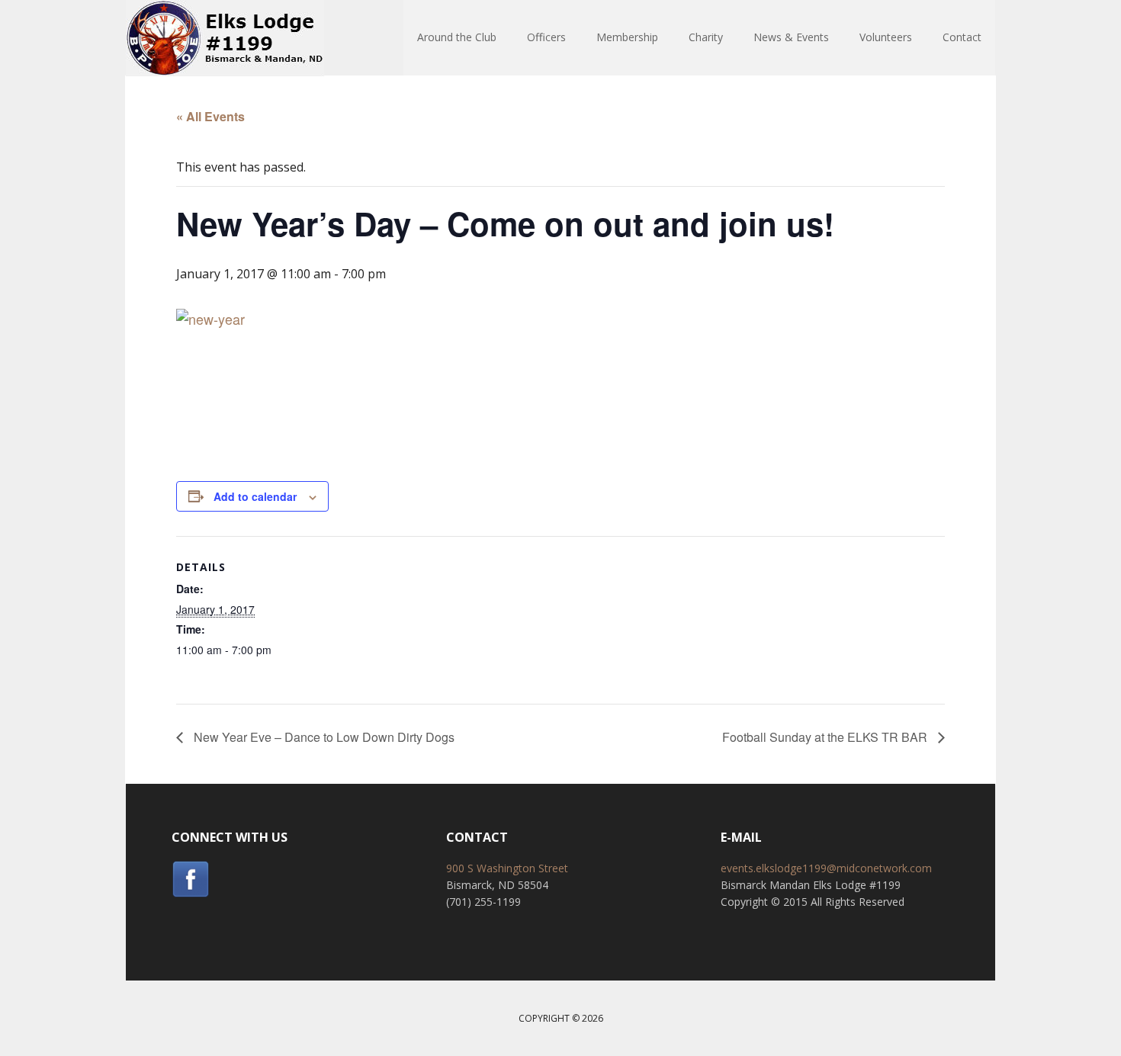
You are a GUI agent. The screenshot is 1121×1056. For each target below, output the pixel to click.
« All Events (210, 116)
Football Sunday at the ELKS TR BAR (826, 737)
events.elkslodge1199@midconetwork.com (826, 868)
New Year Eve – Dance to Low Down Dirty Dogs (323, 737)
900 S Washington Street (507, 868)
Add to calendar (255, 496)
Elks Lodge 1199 (225, 38)
